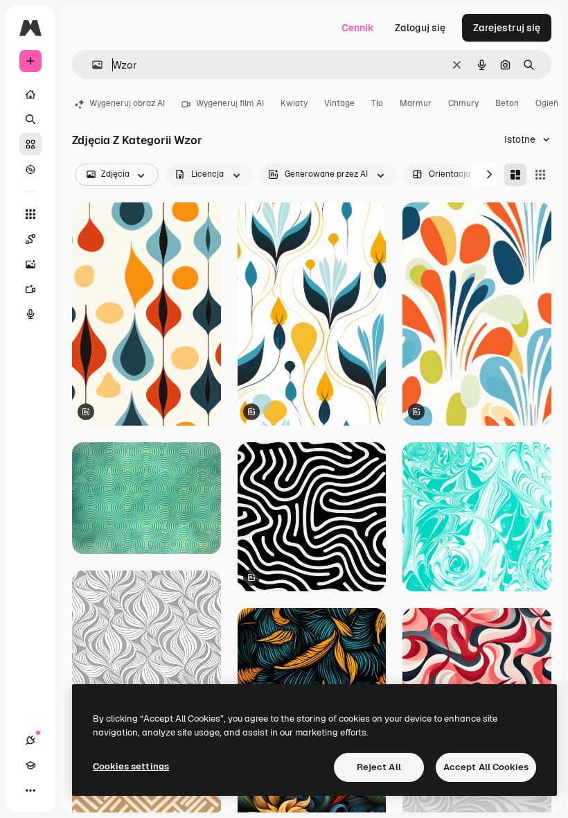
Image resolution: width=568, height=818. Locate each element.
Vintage (339, 103)
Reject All (379, 767)
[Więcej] (30, 790)
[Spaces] (30, 239)
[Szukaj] (30, 119)
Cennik (357, 27)
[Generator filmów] (30, 289)
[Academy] (30, 765)
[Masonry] (515, 175)
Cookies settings (131, 766)
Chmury (463, 103)
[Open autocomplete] (92, 65)
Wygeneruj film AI (230, 103)
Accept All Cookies (486, 767)
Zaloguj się (420, 27)
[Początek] (30, 94)
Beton (507, 103)
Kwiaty (294, 103)
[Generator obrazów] (30, 264)
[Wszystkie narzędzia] (30, 214)
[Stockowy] (30, 144)
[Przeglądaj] (30, 169)
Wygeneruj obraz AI (127, 103)
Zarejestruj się (506, 27)
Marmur (416, 103)
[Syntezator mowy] (30, 314)
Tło (377, 103)
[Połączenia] (30, 740)
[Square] (540, 175)
